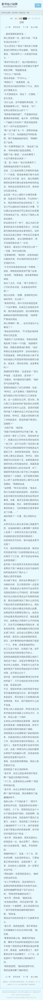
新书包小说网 (5, 13)
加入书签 (34, 27)
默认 (16, 18)
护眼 (20, 18)
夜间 (25, 18)
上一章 (7, 27)
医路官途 (22, 13)
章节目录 (16, 27)
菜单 (38, 5)
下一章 (25, 27)
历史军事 (15, 13)
